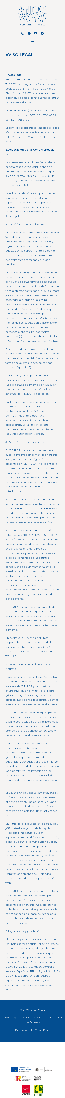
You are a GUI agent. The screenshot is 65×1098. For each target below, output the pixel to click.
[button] (33, 42)
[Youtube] (36, 33)
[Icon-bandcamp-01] (42, 33)
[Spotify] (29, 33)
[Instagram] (23, 33)
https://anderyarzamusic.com (39, 110)
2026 (26, 1010)
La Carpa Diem (40, 1030)
